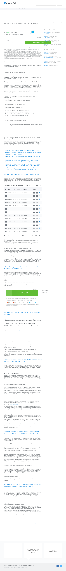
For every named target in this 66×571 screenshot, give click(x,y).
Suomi (40, 523)
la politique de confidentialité (13, 50)
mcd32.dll (45, 62)
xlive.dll (45, 36)
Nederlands (23, 523)
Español (32, 522)
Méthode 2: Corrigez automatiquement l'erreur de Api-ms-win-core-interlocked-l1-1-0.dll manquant (23, 153)
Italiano (36, 522)
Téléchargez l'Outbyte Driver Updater (14, 330)
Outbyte (14, 47)
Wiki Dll (5, 543)
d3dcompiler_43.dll (47, 35)
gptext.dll (45, 63)
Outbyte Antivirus (14, 404)
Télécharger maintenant (38, 42)
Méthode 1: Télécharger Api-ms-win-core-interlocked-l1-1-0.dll (22, 150)
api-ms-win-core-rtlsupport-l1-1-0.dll (50, 57)
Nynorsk (27, 523)
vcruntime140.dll (47, 32)
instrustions (21, 47)
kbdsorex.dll (46, 61)
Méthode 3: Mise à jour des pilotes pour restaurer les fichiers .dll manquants (22, 157)
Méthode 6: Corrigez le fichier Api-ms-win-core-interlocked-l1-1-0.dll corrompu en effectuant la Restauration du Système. (22, 168)
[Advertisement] (33, 16)
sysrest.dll (46, 54)
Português (6, 523)
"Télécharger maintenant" (12, 51)
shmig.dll (45, 59)
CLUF (38, 49)
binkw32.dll (46, 39)
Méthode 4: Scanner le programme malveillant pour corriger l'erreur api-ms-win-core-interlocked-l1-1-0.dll (21, 161)
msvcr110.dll (46, 41)
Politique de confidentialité (8, 48)
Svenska (31, 523)
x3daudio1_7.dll (47, 43)
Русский (10, 523)
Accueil (5, 565)
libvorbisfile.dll (46, 53)
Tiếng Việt (36, 523)
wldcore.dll (46, 44)
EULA (31, 47)
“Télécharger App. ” (19, 279)
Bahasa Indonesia (16, 523)
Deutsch (28, 522)
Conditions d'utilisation (12, 565)
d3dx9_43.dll (46, 37)
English (24, 522)
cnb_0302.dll (46, 65)
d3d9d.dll (45, 52)
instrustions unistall (26, 49)
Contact (32, 565)
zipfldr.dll (45, 56)
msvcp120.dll (46, 40)
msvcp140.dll (46, 33)
